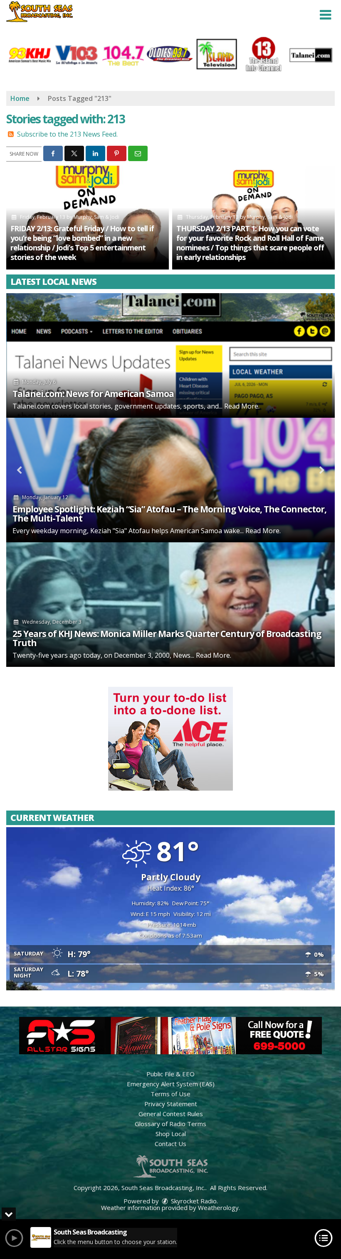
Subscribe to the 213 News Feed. (67, 134)
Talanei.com (31, 406)
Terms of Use (170, 1094)
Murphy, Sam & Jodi (96, 216)
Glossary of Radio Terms (170, 1123)
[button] (325, 15)
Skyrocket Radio (193, 1201)
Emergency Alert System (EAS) (171, 1084)
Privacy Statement (170, 1104)
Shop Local (171, 1133)
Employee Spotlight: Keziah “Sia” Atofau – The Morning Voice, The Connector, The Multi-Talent (169, 513)
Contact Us (170, 1143)
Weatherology (218, 1207)
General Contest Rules (170, 1114)
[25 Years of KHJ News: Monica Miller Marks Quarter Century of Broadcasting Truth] (170, 604)
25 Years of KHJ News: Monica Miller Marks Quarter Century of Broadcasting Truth (166, 638)
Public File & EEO (170, 1074)
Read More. (241, 406)
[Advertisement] (170, 739)
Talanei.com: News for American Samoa (93, 393)
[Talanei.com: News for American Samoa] (170, 355)
